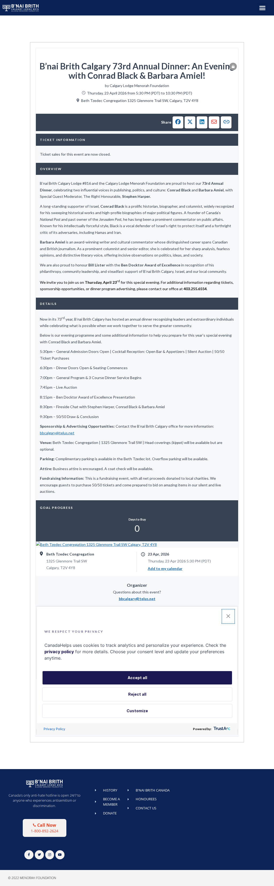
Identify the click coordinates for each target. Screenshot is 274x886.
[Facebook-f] (28, 854)
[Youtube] (59, 854)
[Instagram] (49, 854)
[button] (262, 8)
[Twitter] (39, 854)
